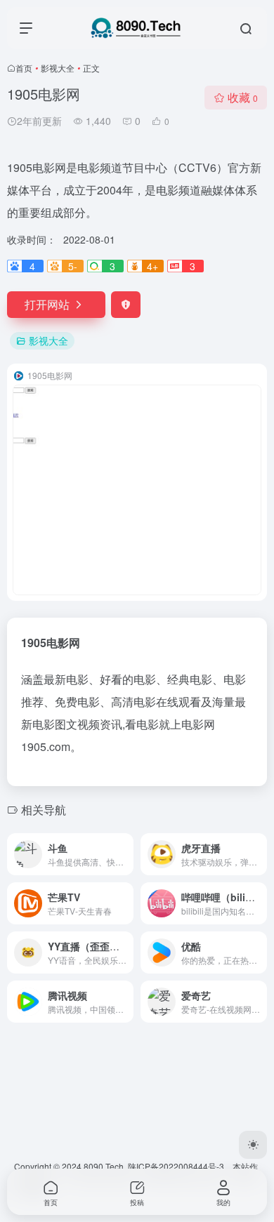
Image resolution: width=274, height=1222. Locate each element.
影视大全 (57, 68)
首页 (23, 68)
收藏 (243, 97)
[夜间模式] (253, 1145)
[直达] (125, 854)
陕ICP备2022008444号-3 (176, 1166)
